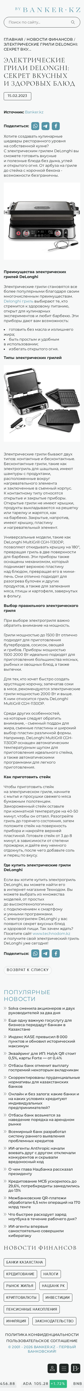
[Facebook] (56, 126)
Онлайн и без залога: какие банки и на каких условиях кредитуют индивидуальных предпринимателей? (43, 1101)
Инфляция (16, 1321)
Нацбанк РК (53, 1286)
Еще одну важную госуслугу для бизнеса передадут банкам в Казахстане (40, 1025)
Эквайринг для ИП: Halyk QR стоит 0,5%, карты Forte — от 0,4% (42, 1055)
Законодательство (54, 1321)
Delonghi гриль (18, 301)
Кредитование (20, 1274)
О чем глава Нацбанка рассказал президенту (40, 1171)
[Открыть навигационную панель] (64, 1368)
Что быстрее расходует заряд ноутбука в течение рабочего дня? (42, 1216)
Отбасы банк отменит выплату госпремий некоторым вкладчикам (43, 1067)
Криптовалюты (21, 1297)
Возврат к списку (28, 970)
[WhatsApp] (35, 126)
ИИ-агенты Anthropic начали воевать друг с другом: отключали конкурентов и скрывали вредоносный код (42, 1155)
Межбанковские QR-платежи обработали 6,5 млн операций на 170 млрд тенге (44, 1202)
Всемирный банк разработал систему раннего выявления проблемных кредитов (37, 1136)
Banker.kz (34, 112)
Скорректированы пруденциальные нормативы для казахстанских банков (44, 1082)
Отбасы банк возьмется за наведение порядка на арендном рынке (41, 1119)
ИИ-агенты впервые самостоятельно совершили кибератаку (36, 1231)
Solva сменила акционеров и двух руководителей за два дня (41, 1010)
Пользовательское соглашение (41, 1341)
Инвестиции (58, 1297)
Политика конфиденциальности (42, 1334)
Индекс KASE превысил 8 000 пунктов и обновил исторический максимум (41, 1041)
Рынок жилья (19, 1286)
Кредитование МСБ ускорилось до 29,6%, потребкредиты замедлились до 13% (44, 1185)
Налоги (50, 1274)
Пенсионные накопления (31, 1309)
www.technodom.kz (51, 933)
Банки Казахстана (24, 1262)
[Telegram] (45, 126)
